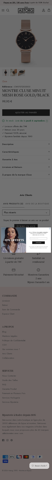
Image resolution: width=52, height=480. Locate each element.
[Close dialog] (49, 228)
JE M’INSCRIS (38, 242)
